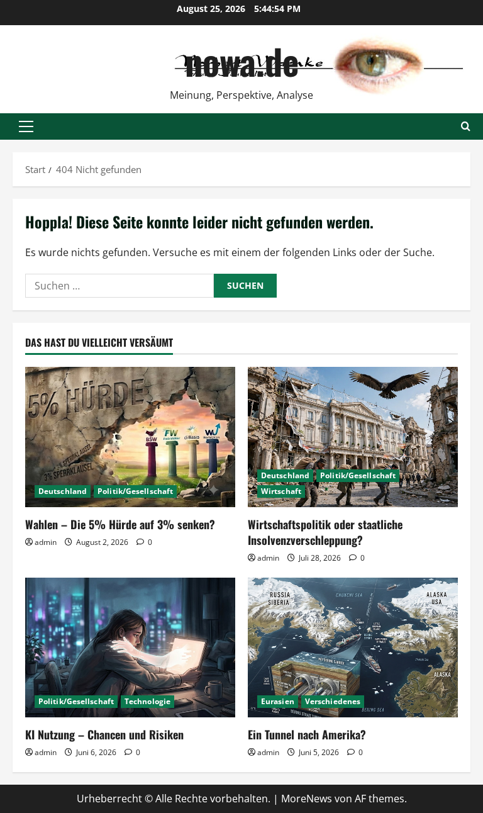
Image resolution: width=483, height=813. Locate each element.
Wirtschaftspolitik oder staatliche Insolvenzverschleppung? (325, 532)
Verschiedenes (332, 701)
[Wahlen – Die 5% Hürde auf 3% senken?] (130, 437)
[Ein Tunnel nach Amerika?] (353, 648)
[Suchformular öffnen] (465, 126)
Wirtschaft (281, 491)
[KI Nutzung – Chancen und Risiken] (130, 648)
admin (46, 542)
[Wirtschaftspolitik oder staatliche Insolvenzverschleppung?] (353, 437)
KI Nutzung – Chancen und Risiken (104, 734)
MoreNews (306, 798)
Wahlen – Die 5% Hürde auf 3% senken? (120, 524)
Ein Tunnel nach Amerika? (307, 734)
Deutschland (62, 491)
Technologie (147, 701)
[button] (26, 126)
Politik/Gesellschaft (135, 491)
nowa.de (242, 61)
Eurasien (277, 701)
